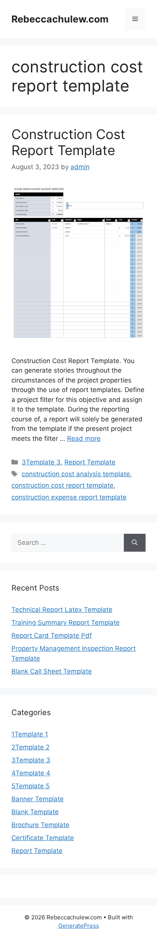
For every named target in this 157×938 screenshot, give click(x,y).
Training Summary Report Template (65, 622)
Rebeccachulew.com (60, 19)
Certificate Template (42, 838)
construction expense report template (69, 497)
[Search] (135, 543)
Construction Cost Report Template (68, 142)
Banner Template (37, 799)
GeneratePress (78, 925)
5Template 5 (30, 786)
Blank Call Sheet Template (51, 671)
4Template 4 (30, 773)
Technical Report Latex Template (61, 609)
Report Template (89, 462)
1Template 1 (29, 734)
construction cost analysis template (76, 474)
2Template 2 (30, 747)
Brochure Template (40, 825)
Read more (84, 438)
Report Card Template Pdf (51, 635)
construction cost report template (62, 485)
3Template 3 (41, 462)
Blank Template (35, 812)
